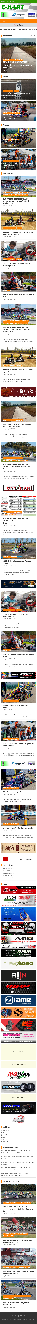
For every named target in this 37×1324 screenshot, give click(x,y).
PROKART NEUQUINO (14, 112)
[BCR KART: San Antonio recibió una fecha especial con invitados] (18, 357)
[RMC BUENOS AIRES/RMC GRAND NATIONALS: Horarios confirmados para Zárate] (18, 506)
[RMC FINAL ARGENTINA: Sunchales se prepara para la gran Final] (18, 411)
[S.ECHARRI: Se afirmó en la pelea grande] (18, 815)
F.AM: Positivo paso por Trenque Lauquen (18, 792)
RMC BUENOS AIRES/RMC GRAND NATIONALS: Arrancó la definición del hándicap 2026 (16, 201)
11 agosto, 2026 (7, 1213)
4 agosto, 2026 (7, 1244)
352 (21, 859)
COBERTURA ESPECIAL (14, 192)
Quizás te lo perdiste (11, 1181)
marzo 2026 (4, 1142)
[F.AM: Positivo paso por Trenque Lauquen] (18, 779)
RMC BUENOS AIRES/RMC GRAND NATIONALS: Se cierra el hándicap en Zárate (18, 65)
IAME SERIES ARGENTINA (24, 1202)
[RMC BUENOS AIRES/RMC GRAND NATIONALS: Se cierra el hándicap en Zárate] (18, 452)
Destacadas (7, 36)
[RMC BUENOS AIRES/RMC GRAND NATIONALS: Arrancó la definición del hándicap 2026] (18, 314)
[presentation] (32, 36)
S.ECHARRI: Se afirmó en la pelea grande (18, 828)
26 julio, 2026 (6, 1276)
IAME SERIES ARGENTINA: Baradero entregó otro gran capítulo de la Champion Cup (18, 1209)
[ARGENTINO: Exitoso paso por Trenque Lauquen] (18, 548)
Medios (6, 76)
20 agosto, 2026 (7, 97)
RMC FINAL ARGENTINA (17, 420)
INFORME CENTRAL (22, 1233)
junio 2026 (4, 1135)
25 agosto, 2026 (7, 268)
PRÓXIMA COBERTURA (16, 57)
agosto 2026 (5, 1130)
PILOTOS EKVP (14, 139)
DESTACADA (6, 57)
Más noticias (8, 173)
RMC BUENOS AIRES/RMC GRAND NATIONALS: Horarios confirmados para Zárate (17, 521)
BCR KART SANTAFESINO (9, 228)
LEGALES (18, 259)
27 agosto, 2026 (7, 236)
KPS (10, 290)
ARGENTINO (6, 139)
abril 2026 (4, 1139)
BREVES (5, 192)
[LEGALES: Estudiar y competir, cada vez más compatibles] (18, 601)
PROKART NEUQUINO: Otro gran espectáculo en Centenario (14, 116)
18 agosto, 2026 (7, 119)
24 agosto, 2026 (7, 145)
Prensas (6, 125)
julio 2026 (4, 1133)
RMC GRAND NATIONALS (21, 59)
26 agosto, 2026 (7, 70)
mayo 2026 (4, 1137)
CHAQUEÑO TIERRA (8, 91)
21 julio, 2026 (6, 1307)
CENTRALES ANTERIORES (9, 1202)
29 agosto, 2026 (7, 205)
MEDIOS (16, 91)
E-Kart (14, 70)
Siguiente (29, 859)
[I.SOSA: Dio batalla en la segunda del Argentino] (18, 692)
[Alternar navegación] (3, 21)
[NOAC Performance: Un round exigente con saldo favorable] (18, 731)
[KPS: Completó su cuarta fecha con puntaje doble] (18, 641)
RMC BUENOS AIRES (8, 59)
